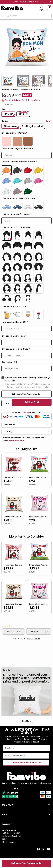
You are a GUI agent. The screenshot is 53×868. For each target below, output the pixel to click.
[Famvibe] (12, 8)
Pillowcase (10, 126)
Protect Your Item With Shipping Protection (27, 379)
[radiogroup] (26, 141)
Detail (49, 121)
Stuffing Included (32, 126)
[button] (26, 133)
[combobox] (28, 15)
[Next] (51, 81)
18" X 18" (23, 114)
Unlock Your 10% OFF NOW (26, 762)
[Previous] (2, 81)
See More (26, 721)
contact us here (16, 440)
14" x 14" (8, 114)
